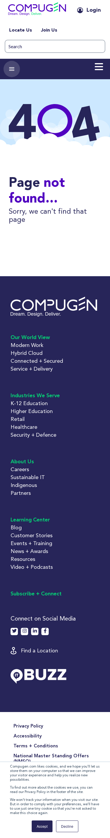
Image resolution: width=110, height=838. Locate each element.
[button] (37, 10)
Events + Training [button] (31, 543)
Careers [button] (20, 469)
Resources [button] (23, 559)
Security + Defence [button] (33, 435)
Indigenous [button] (24, 485)
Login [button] (94, 10)
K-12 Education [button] (29, 403)
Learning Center (30, 520)
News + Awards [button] (29, 551)
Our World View (30, 337)
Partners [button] (21, 493)
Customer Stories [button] (32, 535)
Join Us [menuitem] (49, 30)
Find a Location (39, 650)
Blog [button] (16, 527)
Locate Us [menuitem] (20, 30)
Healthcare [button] (24, 427)
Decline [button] (67, 826)
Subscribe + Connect (36, 594)
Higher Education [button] (32, 411)
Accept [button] (42, 826)
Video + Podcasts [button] (32, 567)
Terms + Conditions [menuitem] (35, 746)
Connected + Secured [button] (37, 361)
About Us (22, 461)
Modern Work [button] (27, 345)
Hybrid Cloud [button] (27, 353)
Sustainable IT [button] (28, 477)
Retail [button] (18, 419)
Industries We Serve (35, 395)
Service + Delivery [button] (32, 369)
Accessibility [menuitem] (27, 736)
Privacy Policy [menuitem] (28, 726)
